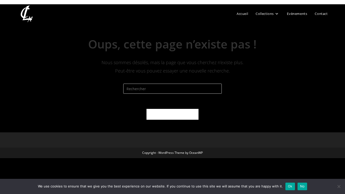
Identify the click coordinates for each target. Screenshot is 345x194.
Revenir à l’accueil (172, 114)
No (302, 186)
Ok (290, 186)
